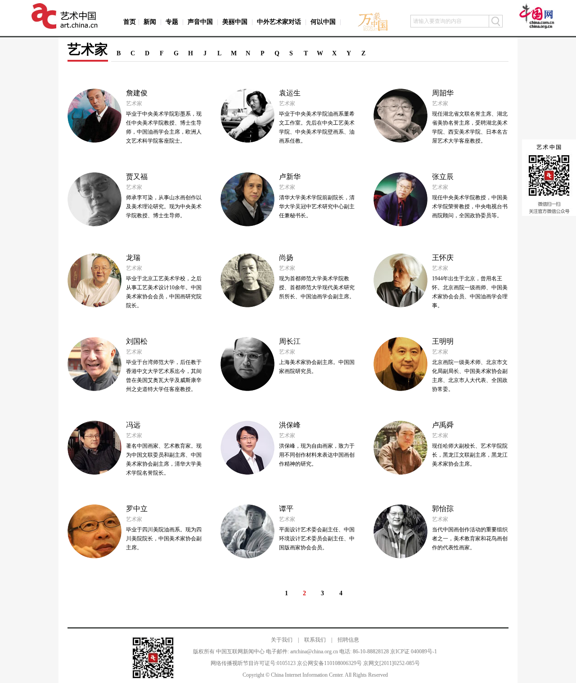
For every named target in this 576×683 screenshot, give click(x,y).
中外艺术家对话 (279, 21)
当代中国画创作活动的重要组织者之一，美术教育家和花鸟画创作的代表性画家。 (470, 538)
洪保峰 (290, 425)
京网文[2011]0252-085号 (391, 663)
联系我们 (315, 640)
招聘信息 (348, 640)
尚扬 (286, 257)
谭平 (286, 508)
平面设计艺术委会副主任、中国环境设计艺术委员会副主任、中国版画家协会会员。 (317, 538)
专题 (172, 21)
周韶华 (443, 93)
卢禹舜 (443, 425)
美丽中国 (235, 21)
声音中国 (200, 21)
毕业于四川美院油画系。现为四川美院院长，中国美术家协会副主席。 (164, 538)
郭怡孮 (443, 508)
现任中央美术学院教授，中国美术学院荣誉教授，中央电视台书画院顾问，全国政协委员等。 (470, 206)
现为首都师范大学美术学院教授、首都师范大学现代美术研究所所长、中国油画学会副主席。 (317, 287)
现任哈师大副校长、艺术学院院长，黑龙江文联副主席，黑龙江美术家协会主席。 (470, 455)
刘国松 (137, 341)
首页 (129, 21)
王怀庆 (443, 257)
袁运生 (290, 93)
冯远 (133, 425)
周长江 (290, 341)
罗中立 (137, 508)
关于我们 (281, 640)
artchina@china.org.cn (314, 651)
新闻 (150, 21)
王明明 (443, 341)
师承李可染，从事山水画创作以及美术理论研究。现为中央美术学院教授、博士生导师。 (164, 206)
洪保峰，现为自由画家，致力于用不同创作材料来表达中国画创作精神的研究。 (317, 455)
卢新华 (290, 176)
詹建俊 (137, 93)
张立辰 (443, 176)
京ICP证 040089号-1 (413, 651)
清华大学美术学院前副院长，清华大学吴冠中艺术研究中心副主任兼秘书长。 (317, 206)
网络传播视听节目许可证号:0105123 (253, 663)
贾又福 (137, 176)
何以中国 (323, 21)
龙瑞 (133, 257)
